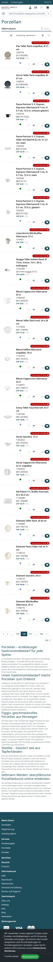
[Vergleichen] (33, 64)
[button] (41, 42)
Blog (3, 912)
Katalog (5, 904)
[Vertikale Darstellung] (43, 35)
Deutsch (47, 2)
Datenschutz (7, 883)
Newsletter (6, 916)
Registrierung (7, 829)
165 (41, 634)
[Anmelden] (30, 8)
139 (17, 634)
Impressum (6, 879)
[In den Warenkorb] (47, 64)
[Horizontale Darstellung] (49, 35)
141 (30, 634)
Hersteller (6, 848)
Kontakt (5, 852)
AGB (3, 875)
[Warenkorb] (48, 7)
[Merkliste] (41, 7)
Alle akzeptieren (30, 956)
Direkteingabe (8, 843)
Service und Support (10, 891)
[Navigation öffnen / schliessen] (4, 14)
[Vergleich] (36, 7)
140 (24, 634)
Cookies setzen (11, 956)
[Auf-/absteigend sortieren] (11, 35)
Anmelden (6, 824)
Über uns (5, 900)
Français (5, 866)
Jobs (3, 908)
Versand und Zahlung (11, 887)
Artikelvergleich (8, 833)
